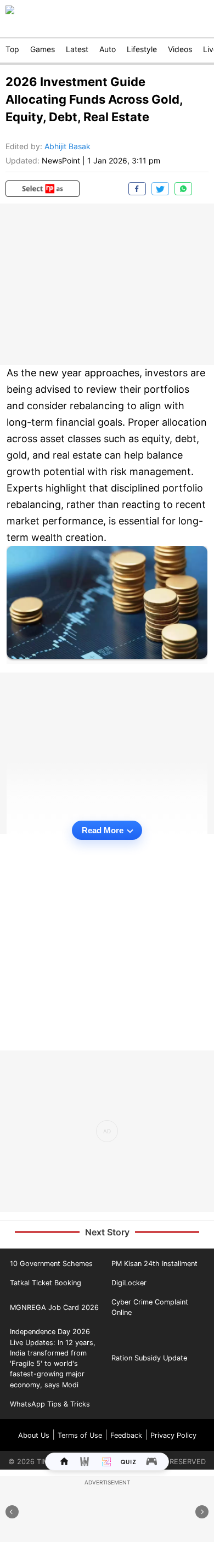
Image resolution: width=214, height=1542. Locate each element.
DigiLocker (129, 1283)
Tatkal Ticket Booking (45, 1283)
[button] (42, 188)
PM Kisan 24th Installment (154, 1263)
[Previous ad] (12, 1511)
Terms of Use (80, 1435)
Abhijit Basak (67, 146)
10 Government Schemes (51, 1263)
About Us (33, 1435)
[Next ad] (202, 1511)
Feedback (126, 1435)
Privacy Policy (173, 1435)
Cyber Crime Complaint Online (149, 1307)
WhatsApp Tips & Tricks (50, 1404)
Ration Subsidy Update (149, 1358)
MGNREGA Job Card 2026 (54, 1307)
